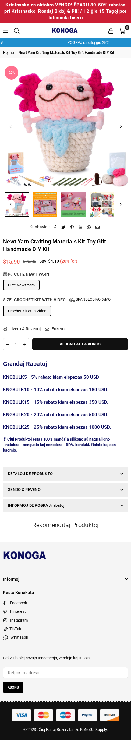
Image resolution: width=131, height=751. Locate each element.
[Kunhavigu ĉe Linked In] (80, 227)
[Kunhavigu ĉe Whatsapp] (89, 227)
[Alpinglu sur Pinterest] (72, 227)
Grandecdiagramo (93, 299)
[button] (122, 30)
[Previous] (10, 126)
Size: (57, 299)
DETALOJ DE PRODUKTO (30, 473)
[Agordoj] (110, 30)
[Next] (120, 126)
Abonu (13, 687)
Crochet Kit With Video (27, 311)
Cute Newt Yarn (21, 285)
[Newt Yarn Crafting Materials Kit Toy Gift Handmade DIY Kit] (17, 204)
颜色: (26, 274)
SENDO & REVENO (24, 489)
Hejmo (8, 53)
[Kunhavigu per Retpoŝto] (97, 227)
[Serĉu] (16, 30)
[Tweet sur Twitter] (63, 227)
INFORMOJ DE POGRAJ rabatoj (36, 505)
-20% (11, 73)
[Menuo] (5, 30)
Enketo (58, 328)
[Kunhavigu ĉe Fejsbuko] (55, 227)
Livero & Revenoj (25, 328)
